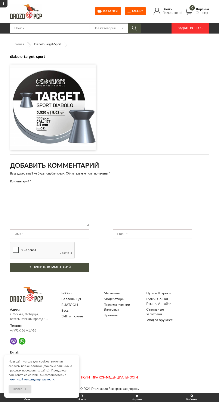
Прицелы (111, 315)
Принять (20, 389)
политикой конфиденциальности (31, 379)
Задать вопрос (190, 28)
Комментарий (20, 181)
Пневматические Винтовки (117, 307)
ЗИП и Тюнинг (72, 316)
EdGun (66, 293)
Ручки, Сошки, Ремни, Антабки (158, 301)
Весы (65, 310)
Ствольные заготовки (155, 312)
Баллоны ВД (71, 299)
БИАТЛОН (69, 305)
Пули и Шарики (158, 293)
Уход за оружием (159, 320)
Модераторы (114, 299)
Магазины (112, 293)
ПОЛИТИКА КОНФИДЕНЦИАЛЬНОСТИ (109, 377)
